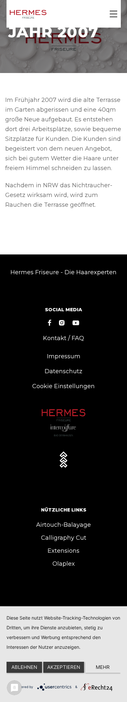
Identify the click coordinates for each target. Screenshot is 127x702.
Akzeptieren (63, 667)
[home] (28, 14)
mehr (103, 667)
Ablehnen (24, 667)
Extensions (63, 550)
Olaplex (63, 563)
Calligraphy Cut (63, 537)
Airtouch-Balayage (63, 524)
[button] (113, 13)
